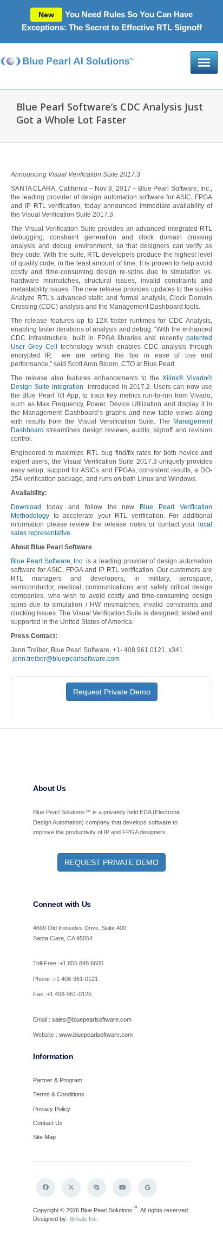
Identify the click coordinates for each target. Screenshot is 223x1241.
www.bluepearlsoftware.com (96, 1034)
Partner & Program (57, 1080)
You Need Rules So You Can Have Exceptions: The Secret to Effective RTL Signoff (112, 21)
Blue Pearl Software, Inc (46, 561)
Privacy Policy (51, 1109)
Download (26, 507)
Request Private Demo (111, 691)
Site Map (44, 1137)
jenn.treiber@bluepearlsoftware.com (65, 658)
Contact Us (48, 1123)
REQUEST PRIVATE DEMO (111, 862)
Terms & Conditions (58, 1094)
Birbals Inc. (84, 1219)
